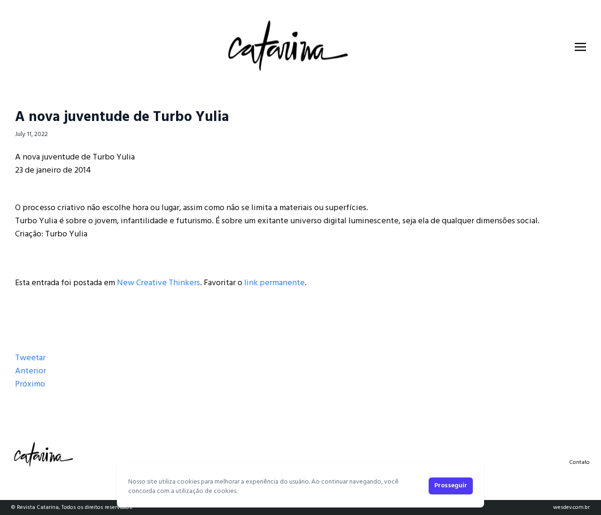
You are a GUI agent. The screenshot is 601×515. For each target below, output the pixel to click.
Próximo (30, 384)
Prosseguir (450, 485)
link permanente (274, 283)
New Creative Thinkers (158, 283)
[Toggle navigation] (580, 47)
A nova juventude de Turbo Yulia (122, 117)
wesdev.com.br (571, 507)
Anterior (30, 371)
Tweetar (30, 358)
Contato (579, 462)
